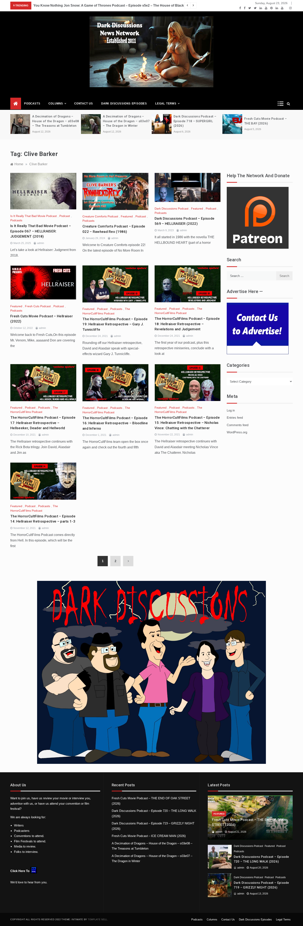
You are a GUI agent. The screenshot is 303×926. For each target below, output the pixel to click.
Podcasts (32, 103)
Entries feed (235, 417)
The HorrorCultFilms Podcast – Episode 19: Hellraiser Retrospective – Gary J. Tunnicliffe (115, 324)
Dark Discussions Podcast (171, 208)
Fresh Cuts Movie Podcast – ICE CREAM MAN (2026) (149, 836)
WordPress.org (237, 432)
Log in (231, 410)
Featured (127, 216)
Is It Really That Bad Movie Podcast (33, 216)
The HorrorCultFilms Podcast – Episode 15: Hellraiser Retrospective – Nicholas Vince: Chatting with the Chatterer (187, 422)
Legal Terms (165, 103)
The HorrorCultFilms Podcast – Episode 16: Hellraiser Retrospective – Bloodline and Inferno (115, 423)
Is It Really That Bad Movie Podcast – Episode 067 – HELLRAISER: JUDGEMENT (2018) (40, 231)
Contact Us (83, 103)
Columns (55, 103)
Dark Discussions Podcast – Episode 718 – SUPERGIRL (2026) (195, 121)
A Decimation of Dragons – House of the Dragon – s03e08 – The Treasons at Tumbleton (55, 121)
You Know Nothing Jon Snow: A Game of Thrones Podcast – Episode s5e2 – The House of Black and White (116, 5)
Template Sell (97, 919)
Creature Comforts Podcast (100, 216)
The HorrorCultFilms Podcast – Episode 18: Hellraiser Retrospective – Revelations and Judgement (187, 323)
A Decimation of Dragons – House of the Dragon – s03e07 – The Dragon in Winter (126, 121)
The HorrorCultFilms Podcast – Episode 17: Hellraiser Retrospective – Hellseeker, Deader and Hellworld (42, 422)
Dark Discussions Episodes (124, 103)
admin (40, 243)
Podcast (64, 216)
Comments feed (237, 425)
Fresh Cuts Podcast (38, 306)
